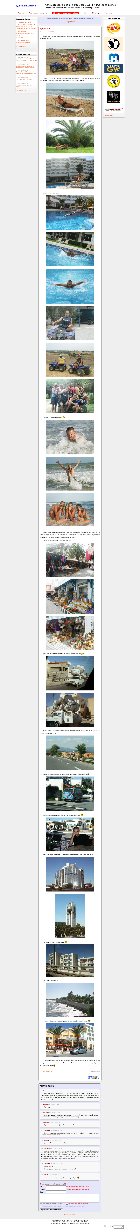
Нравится (71, 22)
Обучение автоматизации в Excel (65, 13)
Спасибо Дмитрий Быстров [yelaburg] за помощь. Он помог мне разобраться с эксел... (26, 73)
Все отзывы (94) (21, 91)
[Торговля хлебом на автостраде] (70, 769)
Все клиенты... (108, 115)
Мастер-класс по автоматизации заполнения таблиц (25, 33)
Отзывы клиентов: (23, 54)
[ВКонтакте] (89, 1078)
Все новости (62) (21, 46)
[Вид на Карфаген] (70, 1016)
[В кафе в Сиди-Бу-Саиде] (70, 850)
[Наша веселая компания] (70, 413)
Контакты (108, 13)
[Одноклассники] (94, 1078)
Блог (85, 13)
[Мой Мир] (96, 1078)
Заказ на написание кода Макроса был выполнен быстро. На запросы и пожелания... (26, 60)
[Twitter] (92, 1078)
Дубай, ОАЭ (21, 37)
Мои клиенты (114, 18)
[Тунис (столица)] (70, 891)
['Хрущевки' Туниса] (70, 976)
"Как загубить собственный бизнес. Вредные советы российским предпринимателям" (26, 26)
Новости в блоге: (23, 19)
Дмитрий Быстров (59, 1222)
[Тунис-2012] (70, 117)
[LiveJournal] (98, 1078)
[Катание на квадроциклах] (70, 74)
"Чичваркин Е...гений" (24, 22)
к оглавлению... (48, 1071)
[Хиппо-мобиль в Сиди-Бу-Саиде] (70, 810)
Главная (21, 13)
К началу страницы (69, 1214)
